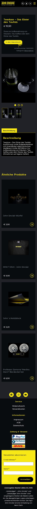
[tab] (9, 130)
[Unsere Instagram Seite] (18, 394)
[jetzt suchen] (22, 3)
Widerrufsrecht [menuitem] (18, 406)
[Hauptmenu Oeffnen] (34, 3)
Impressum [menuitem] (18, 420)
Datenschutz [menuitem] (18, 426)
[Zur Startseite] (8, 3)
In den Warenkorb (13, 42)
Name (6, 469)
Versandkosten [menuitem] (18, 409)
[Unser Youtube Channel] (25, 394)
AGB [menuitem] (18, 423)
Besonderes (28, 51)
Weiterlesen (32, 224)
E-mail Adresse (10, 460)
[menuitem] (26, 3)
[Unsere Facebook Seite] (11, 394)
